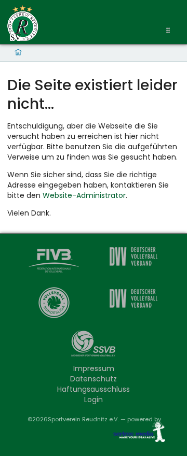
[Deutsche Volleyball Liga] (54, 304)
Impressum (93, 368)
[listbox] (169, 30)
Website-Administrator (84, 195)
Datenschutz (93, 379)
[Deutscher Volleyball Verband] (133, 262)
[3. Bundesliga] (133, 304)
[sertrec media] (135, 434)
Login (93, 399)
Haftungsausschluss (93, 389)
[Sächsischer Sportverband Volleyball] (93, 346)
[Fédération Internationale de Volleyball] (54, 262)
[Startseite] (22, 23)
